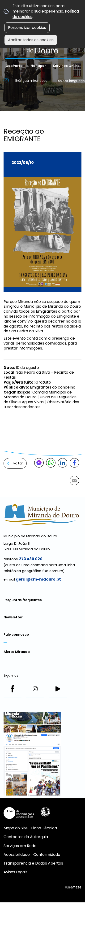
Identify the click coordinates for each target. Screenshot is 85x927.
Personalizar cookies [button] (27, 27)
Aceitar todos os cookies (31, 40)
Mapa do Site (16, 828)
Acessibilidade (45, 812)
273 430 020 (30, 559)
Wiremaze (73, 887)
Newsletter (13, 617)
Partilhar (74, 463)
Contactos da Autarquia (26, 837)
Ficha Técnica (44, 828)
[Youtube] (58, 688)
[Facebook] (12, 688)
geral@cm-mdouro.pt (38, 579)
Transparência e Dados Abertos (33, 863)
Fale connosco (16, 634)
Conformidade (46, 854)
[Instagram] (35, 688)
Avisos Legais (15, 872)
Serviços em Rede (20, 845)
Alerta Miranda (17, 651)
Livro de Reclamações (19, 813)
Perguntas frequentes (23, 600)
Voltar (18, 463)
